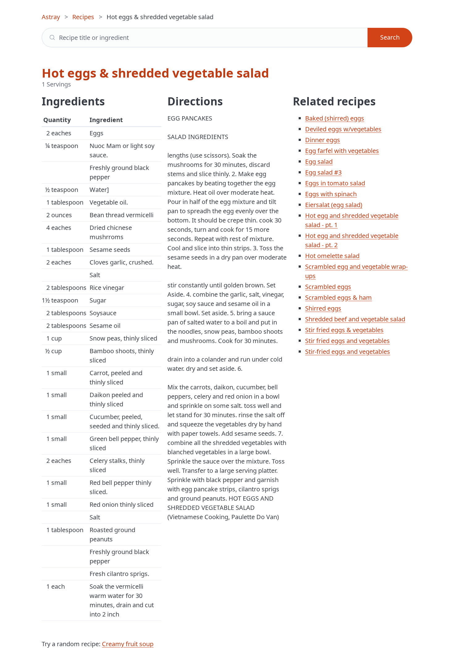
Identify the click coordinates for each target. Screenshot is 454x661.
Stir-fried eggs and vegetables (347, 351)
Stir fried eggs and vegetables (347, 341)
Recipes (83, 17)
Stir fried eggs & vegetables (344, 330)
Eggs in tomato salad (335, 183)
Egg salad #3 (323, 172)
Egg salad (319, 161)
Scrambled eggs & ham (338, 297)
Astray (51, 17)
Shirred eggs (323, 308)
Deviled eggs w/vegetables (343, 129)
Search (390, 37)
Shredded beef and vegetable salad (355, 319)
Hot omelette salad (332, 256)
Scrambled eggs (328, 286)
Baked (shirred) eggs (334, 118)
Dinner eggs (322, 140)
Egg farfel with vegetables (342, 150)
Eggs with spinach (331, 194)
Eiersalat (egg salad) (333, 205)
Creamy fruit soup (127, 644)
